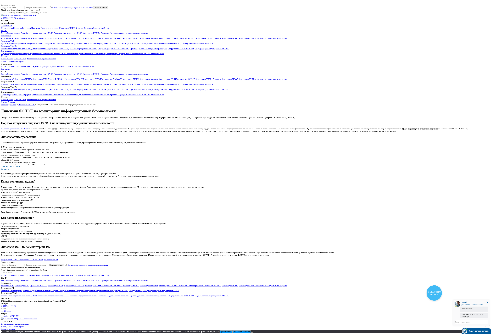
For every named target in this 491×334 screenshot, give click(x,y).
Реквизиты (98, 28)
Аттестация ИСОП (230, 38)
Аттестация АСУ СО (186, 38)
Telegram (11, 102)
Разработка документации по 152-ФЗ (37, 33)
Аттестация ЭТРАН (93, 38)
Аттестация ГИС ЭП (75, 38)
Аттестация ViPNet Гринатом (208, 38)
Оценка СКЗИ (157, 53)
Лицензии (88, 28)
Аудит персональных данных (135, 33)
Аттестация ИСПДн (91, 33)
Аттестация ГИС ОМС (112, 38)
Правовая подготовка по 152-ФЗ (68, 33)
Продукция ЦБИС (67, 28)
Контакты (17, 28)
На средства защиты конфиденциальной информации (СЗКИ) (53, 43)
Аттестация (6, 35)
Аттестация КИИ (246, 38)
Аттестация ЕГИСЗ (130, 38)
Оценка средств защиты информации (17, 53)
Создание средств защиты (62, 290)
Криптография (7, 43)
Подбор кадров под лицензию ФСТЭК (212, 48)
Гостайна (85, 43)
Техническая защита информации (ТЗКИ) (19, 48)
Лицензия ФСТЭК (9, 46)
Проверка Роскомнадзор (111, 33)
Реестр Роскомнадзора (10, 33)
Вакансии (26, 28)
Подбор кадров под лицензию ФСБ (197, 43)
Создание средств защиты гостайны (113, 48)
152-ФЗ (4, 30)
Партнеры (35, 28)
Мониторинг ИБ (51, 259)
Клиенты (79, 28)
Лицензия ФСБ (7, 41)
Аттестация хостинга (149, 38)
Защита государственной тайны (103, 43)
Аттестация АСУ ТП (168, 38)
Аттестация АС (7, 38)
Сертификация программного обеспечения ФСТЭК (128, 53)
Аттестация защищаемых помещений (270, 38)
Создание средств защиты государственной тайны (140, 43)
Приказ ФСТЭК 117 (56, 38)
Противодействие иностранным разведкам (148, 48)
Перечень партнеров (50, 28)
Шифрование (20, 43)
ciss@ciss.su (21, 18)
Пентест (4, 56)
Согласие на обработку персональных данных (72, 7)
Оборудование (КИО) (171, 43)
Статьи (106, 28)
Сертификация (7, 51)
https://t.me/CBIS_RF (10, 316)
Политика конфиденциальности (15, 324)
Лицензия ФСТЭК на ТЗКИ (30, 259)
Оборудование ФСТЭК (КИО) (181, 48)
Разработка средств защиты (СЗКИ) (53, 48)
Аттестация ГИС (40, 38)
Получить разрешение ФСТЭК (14, 129)
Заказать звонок (29, 15)
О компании (6, 25)
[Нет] (252, 332)
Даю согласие (226, 332)
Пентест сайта (7, 58)
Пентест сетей (20, 58)
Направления (7, 28)
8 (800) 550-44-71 (8, 18)
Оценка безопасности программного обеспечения (56, 53)
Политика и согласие (241, 332)
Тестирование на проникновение (41, 58)
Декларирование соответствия (91, 53)
